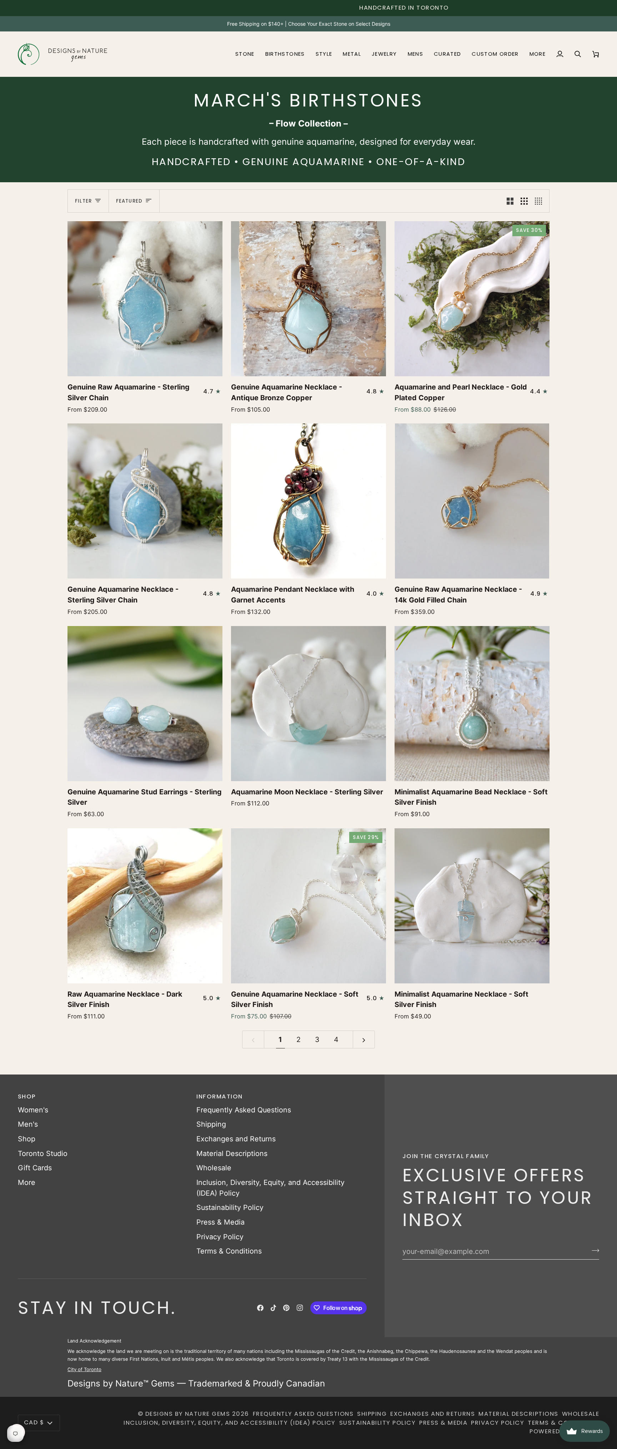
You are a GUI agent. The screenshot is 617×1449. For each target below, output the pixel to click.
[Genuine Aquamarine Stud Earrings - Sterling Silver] (144, 703)
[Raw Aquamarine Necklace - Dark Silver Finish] (144, 905)
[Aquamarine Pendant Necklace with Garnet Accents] (308, 501)
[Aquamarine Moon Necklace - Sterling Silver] (308, 703)
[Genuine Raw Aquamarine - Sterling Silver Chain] (144, 298)
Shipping (211, 1124)
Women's (33, 1110)
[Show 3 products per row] (524, 201)
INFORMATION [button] (219, 1096)
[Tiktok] (273, 1308)
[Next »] (364, 1039)
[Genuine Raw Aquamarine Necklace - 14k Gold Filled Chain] (472, 501)
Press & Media (220, 1222)
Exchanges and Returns (236, 1139)
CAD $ (34, 1422)
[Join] (593, 1250)
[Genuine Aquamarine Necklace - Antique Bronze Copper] (308, 298)
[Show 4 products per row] (540, 201)
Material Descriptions (231, 1153)
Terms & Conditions (229, 1251)
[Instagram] (300, 1308)
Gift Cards (35, 1167)
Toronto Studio (42, 1153)
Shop (26, 1139)
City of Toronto (84, 1369)
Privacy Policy (220, 1236)
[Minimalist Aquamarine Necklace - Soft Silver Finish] (472, 905)
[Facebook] (260, 1308)
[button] (245, 53)
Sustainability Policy (230, 1207)
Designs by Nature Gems (187, 1414)
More (26, 1182)
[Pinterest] (286, 1308)
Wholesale (213, 1167)
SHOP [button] (27, 1096)
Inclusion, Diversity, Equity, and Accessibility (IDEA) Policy (230, 1423)
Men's (28, 1124)
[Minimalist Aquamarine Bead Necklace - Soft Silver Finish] (472, 703)
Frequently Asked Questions (243, 1110)
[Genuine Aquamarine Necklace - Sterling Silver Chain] (144, 501)
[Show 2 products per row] (510, 201)
